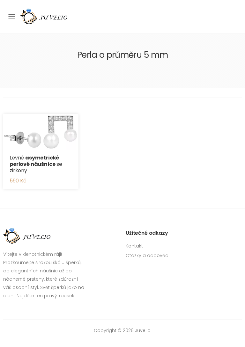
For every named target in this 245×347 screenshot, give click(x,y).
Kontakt (134, 246)
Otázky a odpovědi (147, 255)
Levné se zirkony (36, 164)
